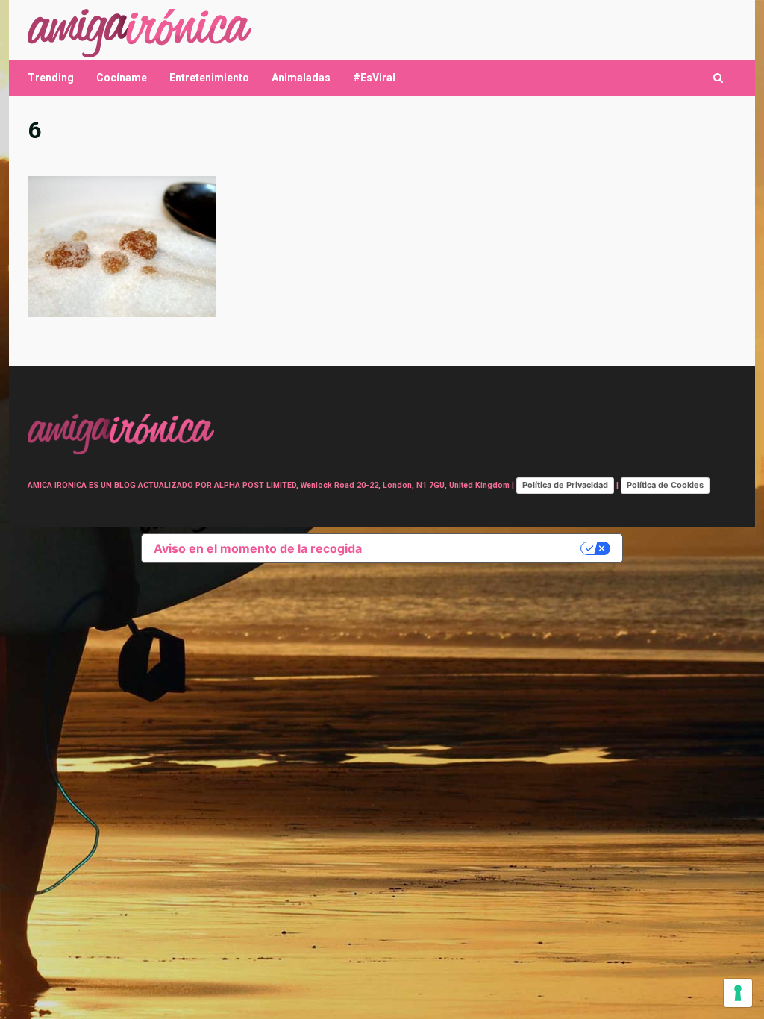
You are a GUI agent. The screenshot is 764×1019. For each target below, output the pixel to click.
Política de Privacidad (565, 485)
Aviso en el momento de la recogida (258, 548)
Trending (51, 78)
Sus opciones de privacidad (478, 548)
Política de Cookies (665, 485)
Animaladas (301, 78)
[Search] (718, 78)
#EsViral (374, 78)
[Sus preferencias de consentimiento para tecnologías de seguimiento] (738, 993)
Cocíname (121, 78)
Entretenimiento (209, 78)
